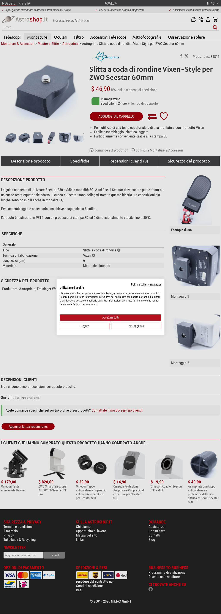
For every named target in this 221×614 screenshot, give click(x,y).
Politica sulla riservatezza (146, 284)
